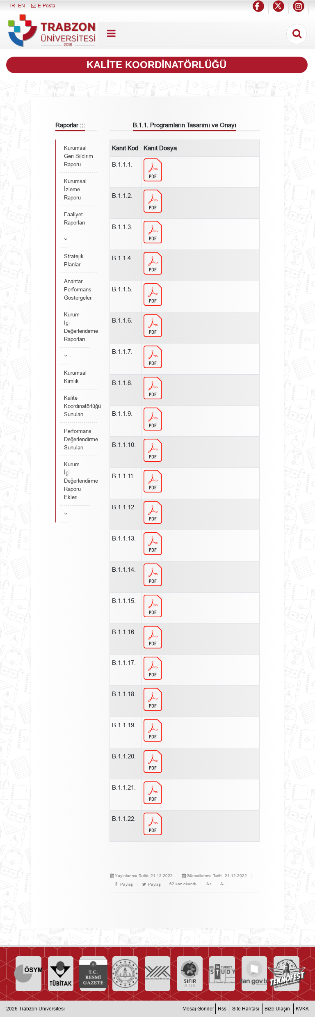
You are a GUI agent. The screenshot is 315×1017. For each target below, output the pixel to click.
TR (12, 5)
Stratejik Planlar (74, 260)
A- (222, 883)
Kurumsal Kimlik (75, 376)
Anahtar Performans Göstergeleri (78, 289)
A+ (209, 883)
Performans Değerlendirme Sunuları (80, 439)
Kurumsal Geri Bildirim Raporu (78, 155)
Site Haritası (245, 1009)
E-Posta (46, 5)
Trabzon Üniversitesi (42, 1009)
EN (21, 5)
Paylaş (126, 884)
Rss (222, 1009)
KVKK (302, 1009)
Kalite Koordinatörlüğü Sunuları (80, 405)
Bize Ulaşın (277, 1009)
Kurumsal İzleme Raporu (75, 189)
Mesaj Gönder (198, 1009)
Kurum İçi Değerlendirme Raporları (77, 326)
